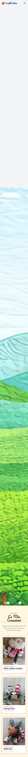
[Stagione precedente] (8, 602)
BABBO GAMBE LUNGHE (12, 669)
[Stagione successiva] (20, 602)
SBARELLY (7, 749)
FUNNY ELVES (9, 709)
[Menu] (24, 3)
